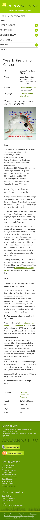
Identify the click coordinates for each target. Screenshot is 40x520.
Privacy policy (29, 518)
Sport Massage (7, 479)
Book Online (6, 496)
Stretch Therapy (7, 467)
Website (23, 397)
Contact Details (7, 500)
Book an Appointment (15, 453)
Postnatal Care (7, 472)
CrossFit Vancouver (28, 87)
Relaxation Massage (9, 474)
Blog (3, 503)
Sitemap (21, 518)
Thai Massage (7, 481)
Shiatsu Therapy (7, 483)
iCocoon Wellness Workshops (27, 94)
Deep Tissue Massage (9, 477)
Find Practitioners (8, 498)
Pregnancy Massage (9, 470)
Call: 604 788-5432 (12, 447)
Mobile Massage (8, 465)
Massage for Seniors (9, 486)
